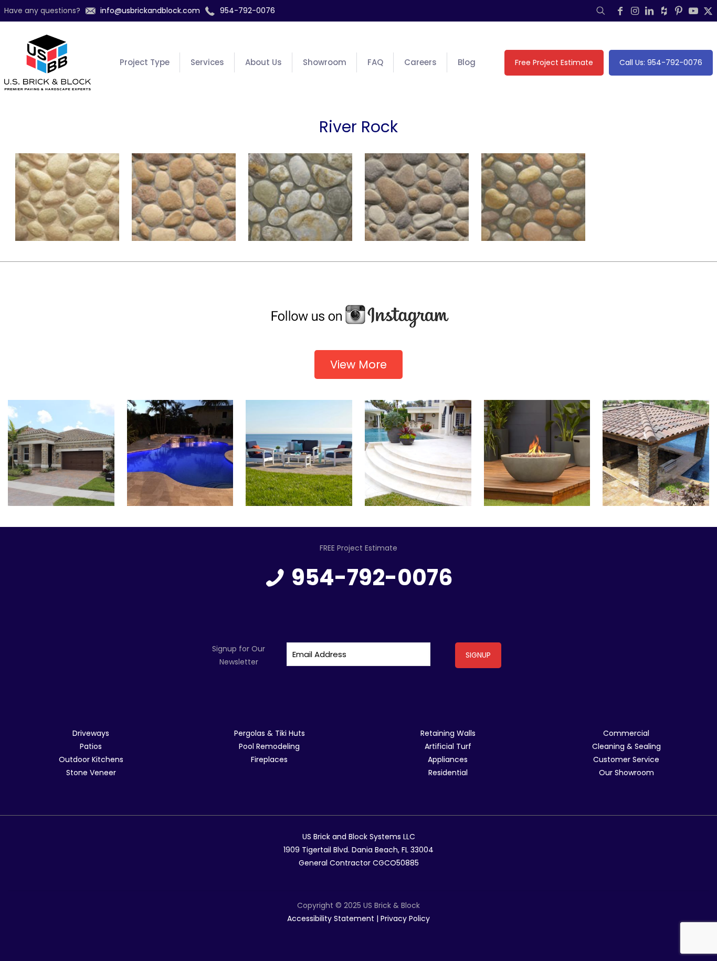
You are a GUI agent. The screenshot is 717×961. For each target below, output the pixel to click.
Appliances (448, 759)
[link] (358, 316)
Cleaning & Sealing (626, 746)
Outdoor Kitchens (91, 759)
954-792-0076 (372, 577)
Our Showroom (626, 772)
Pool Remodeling (269, 746)
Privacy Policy (405, 918)
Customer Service (626, 759)
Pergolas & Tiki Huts (269, 733)
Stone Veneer (91, 772)
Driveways (90, 733)
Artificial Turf (448, 746)
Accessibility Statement (330, 918)
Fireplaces (269, 759)
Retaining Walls (448, 733)
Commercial (626, 733)
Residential (448, 772)
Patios (91, 746)
